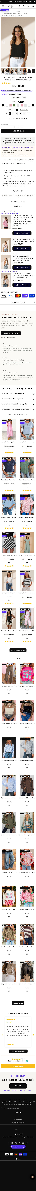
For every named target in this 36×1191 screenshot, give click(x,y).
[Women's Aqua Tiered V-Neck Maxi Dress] (27, 552)
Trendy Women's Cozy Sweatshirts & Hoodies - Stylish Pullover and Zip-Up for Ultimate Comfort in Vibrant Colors (9, 909)
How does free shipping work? (12, 399)
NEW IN (18, 658)
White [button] (29, 105)
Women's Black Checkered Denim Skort (9, 555)
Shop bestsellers (8, 155)
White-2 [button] (7, 105)
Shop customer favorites (10, 333)
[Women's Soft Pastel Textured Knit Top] (27, 477)
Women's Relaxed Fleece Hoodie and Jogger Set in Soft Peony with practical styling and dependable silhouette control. (23, 221)
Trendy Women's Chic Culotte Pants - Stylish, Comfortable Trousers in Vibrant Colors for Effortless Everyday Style (9, 686)
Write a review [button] (18, 1066)
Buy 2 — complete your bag (18, 414)
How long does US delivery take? (13, 394)
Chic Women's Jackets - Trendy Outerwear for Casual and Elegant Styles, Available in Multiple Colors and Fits (27, 984)
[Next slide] (33, 1035)
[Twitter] (12, 1143)
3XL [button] (29, 113)
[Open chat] (33, 1177)
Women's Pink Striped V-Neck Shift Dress (9, 442)
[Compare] (28, 6)
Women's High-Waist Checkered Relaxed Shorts (9, 631)
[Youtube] (23, 1143)
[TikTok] (27, 1143)
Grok (30, 1090)
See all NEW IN (18, 1003)
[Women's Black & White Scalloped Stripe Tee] (27, 590)
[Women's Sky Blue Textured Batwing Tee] (27, 439)
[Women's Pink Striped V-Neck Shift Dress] (9, 439)
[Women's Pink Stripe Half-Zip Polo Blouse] (27, 514)
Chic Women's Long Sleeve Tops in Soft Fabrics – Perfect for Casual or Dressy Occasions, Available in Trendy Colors (27, 909)
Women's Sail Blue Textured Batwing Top (9, 480)
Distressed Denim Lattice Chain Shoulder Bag (9, 593)
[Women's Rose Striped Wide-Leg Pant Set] (27, 628)
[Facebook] (9, 1143)
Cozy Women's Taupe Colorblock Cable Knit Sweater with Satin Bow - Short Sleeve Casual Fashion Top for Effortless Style (9, 984)
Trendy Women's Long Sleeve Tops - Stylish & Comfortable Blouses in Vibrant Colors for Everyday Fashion (27, 872)
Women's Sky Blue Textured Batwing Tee (27, 442)
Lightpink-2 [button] (22, 105)
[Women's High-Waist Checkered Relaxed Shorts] (9, 628)
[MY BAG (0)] (33, 6)
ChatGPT (7, 1090)
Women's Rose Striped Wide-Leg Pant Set (27, 631)
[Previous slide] (2, 1035)
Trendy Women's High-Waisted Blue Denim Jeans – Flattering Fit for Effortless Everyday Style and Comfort (9, 872)
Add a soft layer (22, 155)
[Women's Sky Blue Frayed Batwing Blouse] (9, 514)
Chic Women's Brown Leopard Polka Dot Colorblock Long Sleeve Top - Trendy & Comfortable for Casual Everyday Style (9, 947)
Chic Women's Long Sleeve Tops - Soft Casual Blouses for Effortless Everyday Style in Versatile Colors (27, 723)
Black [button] (3, 105)
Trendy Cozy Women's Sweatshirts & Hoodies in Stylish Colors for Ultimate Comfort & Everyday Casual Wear (27, 798)
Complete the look (8, 211)
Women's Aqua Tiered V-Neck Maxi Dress (27, 555)
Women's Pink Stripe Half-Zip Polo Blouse (27, 517)
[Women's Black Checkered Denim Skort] (9, 552)
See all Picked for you (18, 650)
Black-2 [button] (33, 105)
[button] (34, 2)
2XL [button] (20, 113)
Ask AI (18, 1086)
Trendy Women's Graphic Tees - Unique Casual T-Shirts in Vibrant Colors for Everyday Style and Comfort (27, 686)
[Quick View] (9, 449)
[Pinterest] (19, 1143)
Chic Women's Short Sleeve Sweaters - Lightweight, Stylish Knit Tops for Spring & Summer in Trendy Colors (27, 947)
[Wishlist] (23, 6)
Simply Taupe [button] (25, 105)
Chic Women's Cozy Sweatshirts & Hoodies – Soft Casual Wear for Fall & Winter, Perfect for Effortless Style (9, 835)
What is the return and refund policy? (15, 404)
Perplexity (22, 1090)
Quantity (4, 124)
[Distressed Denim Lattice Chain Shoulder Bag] (9, 590)
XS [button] (24, 113)
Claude (14, 1090)
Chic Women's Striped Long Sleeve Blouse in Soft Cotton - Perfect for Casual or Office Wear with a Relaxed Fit (9, 760)
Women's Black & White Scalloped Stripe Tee (27, 593)
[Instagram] (16, 1143)
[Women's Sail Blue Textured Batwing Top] (9, 477)
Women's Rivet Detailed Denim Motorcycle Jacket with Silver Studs (23, 276)
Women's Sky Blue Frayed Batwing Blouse (9, 517)
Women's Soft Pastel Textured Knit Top (27, 480)
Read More (18, 206)
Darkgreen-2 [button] (14, 105)
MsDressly (10, 6)
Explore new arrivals (8, 338)
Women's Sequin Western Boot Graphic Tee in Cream (23, 240)
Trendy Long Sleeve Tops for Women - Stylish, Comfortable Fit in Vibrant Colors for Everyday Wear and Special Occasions (9, 723)
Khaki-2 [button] (18, 105)
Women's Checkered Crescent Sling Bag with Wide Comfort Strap (22, 258)
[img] (11, 1020)
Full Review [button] (10, 1044)
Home (18, 11)
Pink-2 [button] (10, 105)
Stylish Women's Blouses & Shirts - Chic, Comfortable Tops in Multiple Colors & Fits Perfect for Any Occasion (9, 798)
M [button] (9, 113)
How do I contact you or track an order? (16, 409)
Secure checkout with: (9, 292)
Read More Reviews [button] (18, 1051)
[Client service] (19, 6)
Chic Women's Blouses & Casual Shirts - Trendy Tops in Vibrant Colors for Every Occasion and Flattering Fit (27, 760)
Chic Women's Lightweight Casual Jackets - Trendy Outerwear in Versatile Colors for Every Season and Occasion (27, 835)
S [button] (6, 113)
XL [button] (16, 113)
